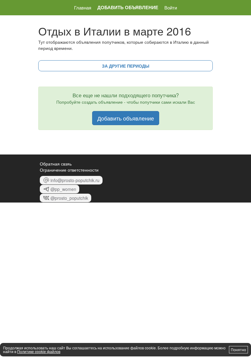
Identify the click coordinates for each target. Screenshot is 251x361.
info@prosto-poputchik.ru (75, 180)
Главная (82, 7)
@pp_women (63, 189)
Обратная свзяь (56, 164)
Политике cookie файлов (38, 351)
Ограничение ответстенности (69, 170)
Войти (170, 7)
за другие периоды (125, 66)
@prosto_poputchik (69, 198)
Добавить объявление (127, 7)
